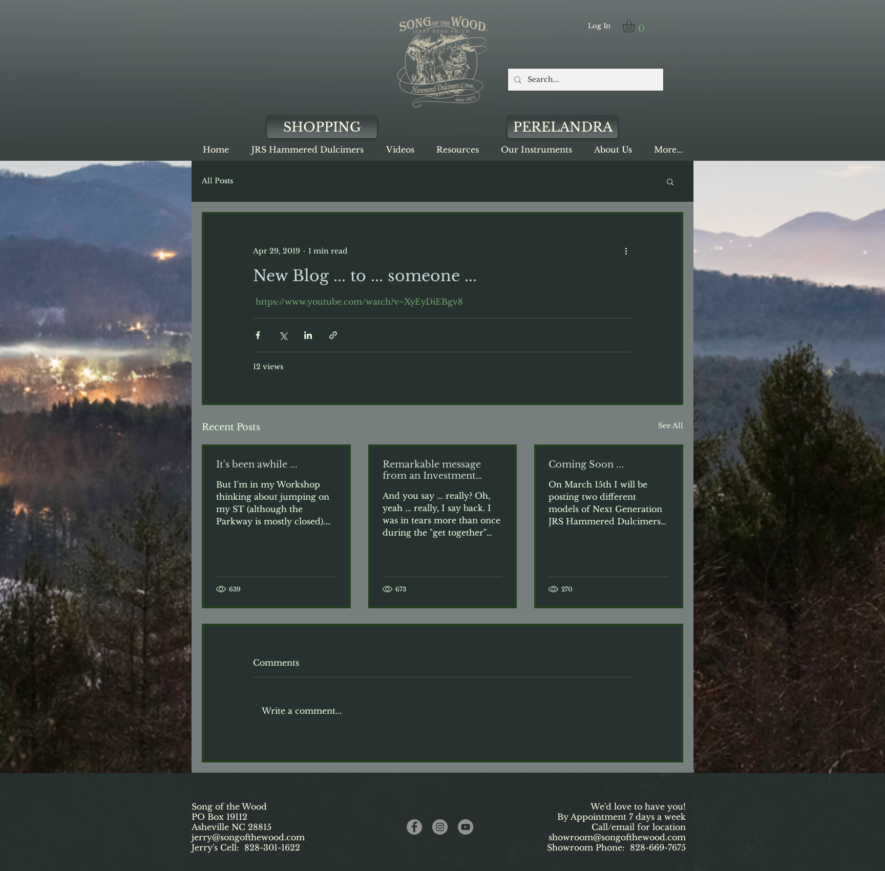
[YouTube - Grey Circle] (465, 827)
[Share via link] (333, 335)
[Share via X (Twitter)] (283, 335)
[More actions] (626, 251)
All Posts (217, 180)
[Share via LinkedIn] (308, 335)
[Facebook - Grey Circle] (414, 827)
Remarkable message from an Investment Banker (432, 470)
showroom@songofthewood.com (617, 837)
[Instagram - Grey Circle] (440, 827)
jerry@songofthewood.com (248, 837)
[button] (636, 25)
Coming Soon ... (586, 464)
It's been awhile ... (257, 464)
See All (670, 425)
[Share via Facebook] (258, 335)
